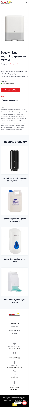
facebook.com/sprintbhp (14, 367)
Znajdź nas (14, 365)
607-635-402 (14, 376)
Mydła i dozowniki (13, 64)
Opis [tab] (2, 96)
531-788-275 (14, 378)
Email (14, 355)
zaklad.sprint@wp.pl (14, 358)
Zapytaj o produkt (10, 90)
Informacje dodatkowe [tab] (9, 100)
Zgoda (15, 404)
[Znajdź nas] (14, 362)
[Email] (14, 353)
